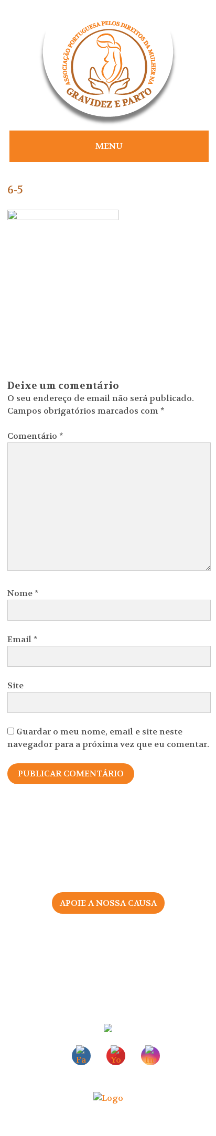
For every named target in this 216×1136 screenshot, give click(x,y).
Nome (23, 593)
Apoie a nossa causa (108, 902)
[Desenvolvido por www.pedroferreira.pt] (108, 1097)
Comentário (35, 435)
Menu (109, 146)
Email (22, 639)
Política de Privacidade (108, 974)
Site (15, 685)
